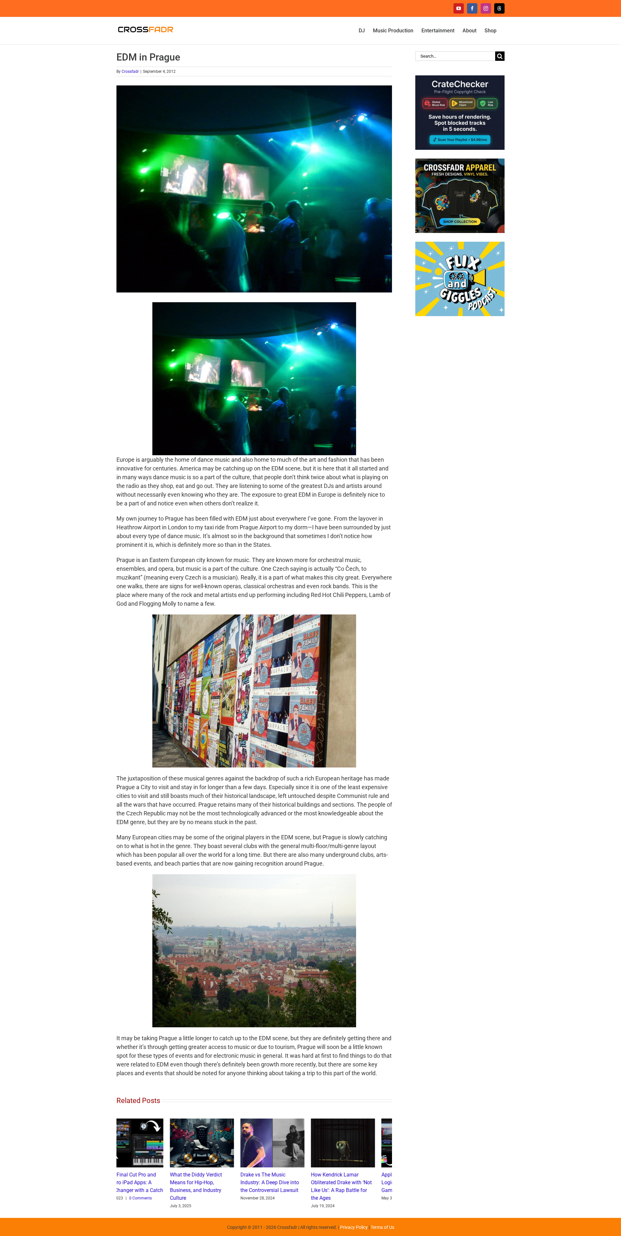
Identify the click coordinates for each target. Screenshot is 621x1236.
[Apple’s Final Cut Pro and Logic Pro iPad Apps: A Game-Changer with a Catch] (360, 1122)
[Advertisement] (460, 428)
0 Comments (369, 1198)
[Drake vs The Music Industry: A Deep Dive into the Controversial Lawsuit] (219, 1122)
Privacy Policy (354, 1227)
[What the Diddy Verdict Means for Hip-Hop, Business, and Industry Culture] (148, 1122)
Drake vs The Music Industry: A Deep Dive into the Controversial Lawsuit (216, 1182)
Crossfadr (130, 71)
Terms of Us (382, 1227)
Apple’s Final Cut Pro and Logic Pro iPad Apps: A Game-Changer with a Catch (360, 1182)
